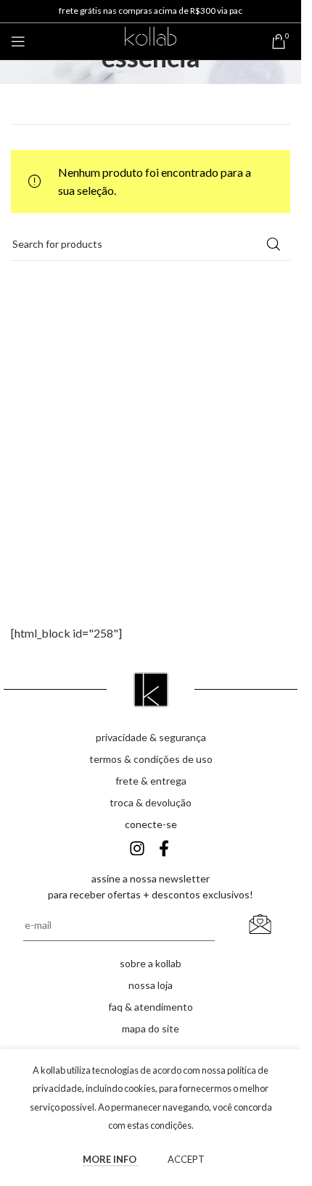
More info (111, 1159)
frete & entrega (150, 780)
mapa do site (150, 1028)
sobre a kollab (150, 963)
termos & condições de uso (151, 759)
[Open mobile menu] (18, 41)
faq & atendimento (150, 1007)
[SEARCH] (273, 244)
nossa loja (150, 985)
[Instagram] (137, 848)
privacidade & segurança (151, 737)
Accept (186, 1159)
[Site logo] (150, 39)
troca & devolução (151, 802)
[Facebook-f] (164, 848)
